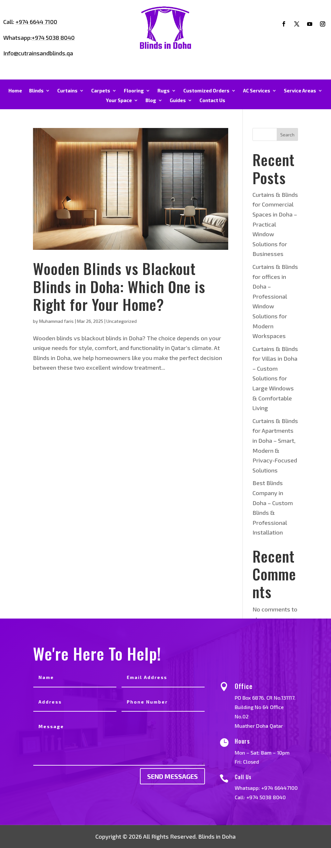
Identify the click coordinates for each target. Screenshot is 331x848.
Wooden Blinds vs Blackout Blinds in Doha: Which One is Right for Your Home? (119, 286)
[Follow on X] (297, 24)
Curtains (67, 90)
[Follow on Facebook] (284, 24)
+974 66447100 (279, 788)
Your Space (119, 100)
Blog (150, 100)
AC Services (256, 90)
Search (287, 134)
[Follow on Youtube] (309, 24)
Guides (178, 100)
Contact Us (212, 100)
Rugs (163, 90)
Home (15, 90)
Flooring (134, 90)
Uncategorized (121, 321)
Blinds (36, 90)
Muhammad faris (56, 321)
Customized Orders (206, 90)
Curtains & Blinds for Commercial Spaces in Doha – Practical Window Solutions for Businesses (275, 224)
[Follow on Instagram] (322, 24)
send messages (172, 776)
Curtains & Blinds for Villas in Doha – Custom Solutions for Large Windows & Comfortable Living (275, 378)
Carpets (100, 90)
